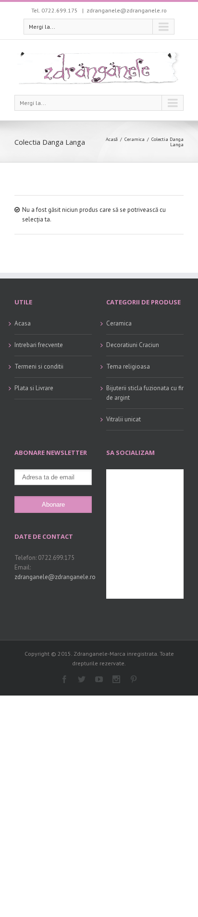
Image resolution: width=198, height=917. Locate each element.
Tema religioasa (128, 366)
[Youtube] (99, 679)
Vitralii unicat (123, 419)
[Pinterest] (133, 679)
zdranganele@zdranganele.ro (127, 10)
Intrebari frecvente (38, 345)
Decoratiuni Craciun (132, 345)
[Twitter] (82, 679)
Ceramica (134, 139)
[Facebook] (64, 679)
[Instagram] (116, 679)
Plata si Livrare (33, 388)
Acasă (112, 139)
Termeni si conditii (38, 366)
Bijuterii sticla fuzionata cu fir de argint (145, 393)
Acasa (22, 323)
